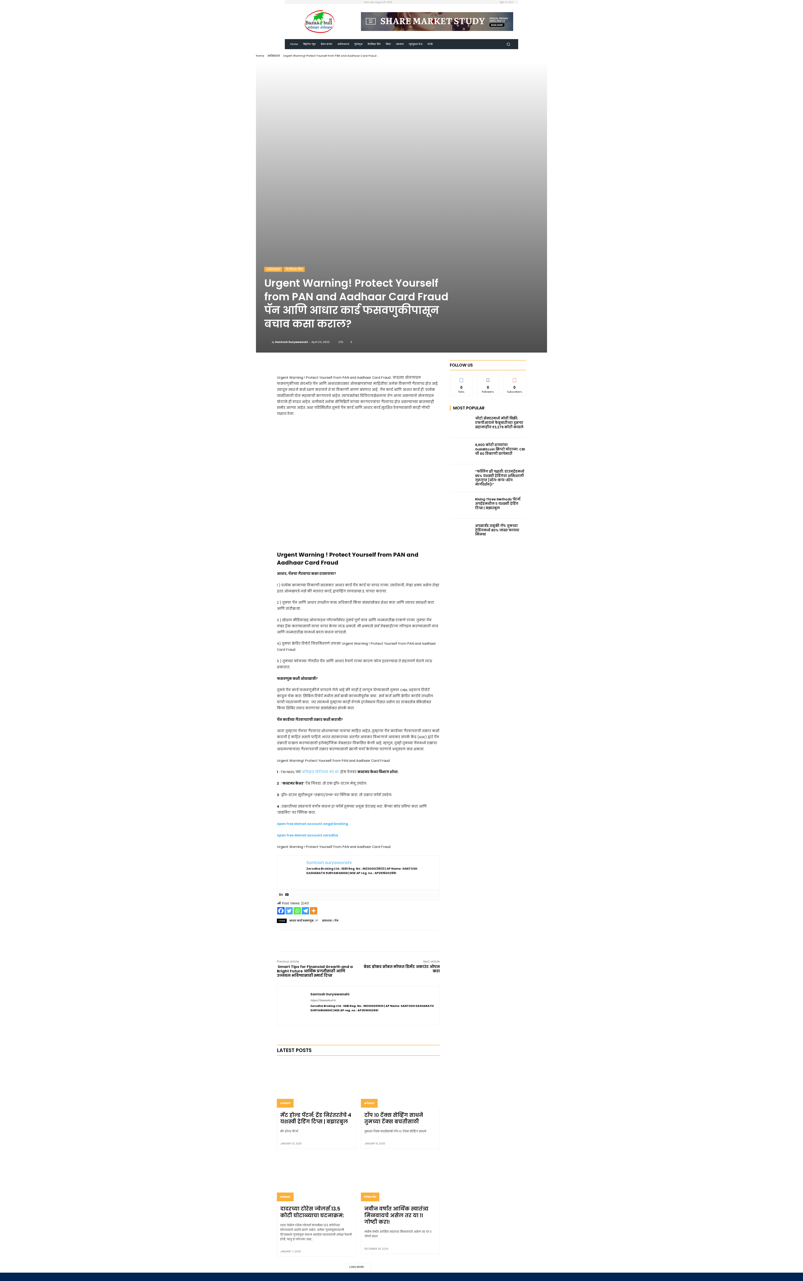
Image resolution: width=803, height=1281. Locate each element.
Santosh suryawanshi (291, 342)
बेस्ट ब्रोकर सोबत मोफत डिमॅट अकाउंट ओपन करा (402, 969)
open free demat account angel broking (312, 823)
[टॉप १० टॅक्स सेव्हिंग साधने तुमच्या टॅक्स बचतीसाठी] (400, 1084)
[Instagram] (319, 1017)
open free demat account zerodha (307, 835)
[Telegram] (305, 910)
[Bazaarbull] (320, 21)
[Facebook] (281, 910)
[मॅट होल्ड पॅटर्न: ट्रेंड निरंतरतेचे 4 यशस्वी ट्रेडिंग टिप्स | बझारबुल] (316, 1084)
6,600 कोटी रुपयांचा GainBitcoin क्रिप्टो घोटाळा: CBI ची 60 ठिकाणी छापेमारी (500, 449)
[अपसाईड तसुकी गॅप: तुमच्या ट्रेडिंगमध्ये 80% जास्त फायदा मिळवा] (461, 532)
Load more (356, 1267)
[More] (384, 364)
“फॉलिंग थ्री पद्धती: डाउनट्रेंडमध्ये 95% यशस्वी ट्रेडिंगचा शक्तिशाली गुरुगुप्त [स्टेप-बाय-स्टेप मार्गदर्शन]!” (499, 478)
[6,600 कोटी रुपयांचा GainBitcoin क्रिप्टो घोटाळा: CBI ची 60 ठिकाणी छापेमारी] (461, 451)
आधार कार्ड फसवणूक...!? (303, 920)
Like (461, 378)
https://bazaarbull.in (323, 1000)
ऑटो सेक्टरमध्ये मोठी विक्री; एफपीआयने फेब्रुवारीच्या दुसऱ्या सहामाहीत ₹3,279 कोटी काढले (499, 423)
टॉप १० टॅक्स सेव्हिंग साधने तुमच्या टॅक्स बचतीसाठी (393, 1118)
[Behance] (281, 895)
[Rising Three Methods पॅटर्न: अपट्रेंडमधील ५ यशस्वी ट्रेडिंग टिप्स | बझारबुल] (461, 505)
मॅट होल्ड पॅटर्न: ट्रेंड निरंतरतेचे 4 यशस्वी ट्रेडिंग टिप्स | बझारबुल (315, 1118)
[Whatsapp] (297, 910)
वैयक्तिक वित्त (294, 269)
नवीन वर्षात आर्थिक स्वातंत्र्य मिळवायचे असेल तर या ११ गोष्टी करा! (396, 1215)
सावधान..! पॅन (330, 920)
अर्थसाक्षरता (273, 56)
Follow (488, 378)
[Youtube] (287, 895)
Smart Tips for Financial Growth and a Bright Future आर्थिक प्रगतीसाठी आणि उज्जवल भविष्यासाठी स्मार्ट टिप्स (315, 971)
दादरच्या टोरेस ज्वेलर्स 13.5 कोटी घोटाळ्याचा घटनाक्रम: (312, 1212)
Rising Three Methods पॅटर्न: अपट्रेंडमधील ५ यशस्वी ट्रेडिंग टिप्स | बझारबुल (498, 503)
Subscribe (514, 378)
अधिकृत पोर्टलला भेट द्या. (321, 772)
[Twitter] (289, 910)
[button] (508, 44)
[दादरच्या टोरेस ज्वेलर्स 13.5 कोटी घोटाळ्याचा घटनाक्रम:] (316, 1177)
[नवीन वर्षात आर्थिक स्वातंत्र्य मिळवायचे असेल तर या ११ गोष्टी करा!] (400, 1177)
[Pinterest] (358, 941)
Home (260, 56)
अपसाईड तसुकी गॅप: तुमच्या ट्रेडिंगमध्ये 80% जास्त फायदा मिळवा (497, 530)
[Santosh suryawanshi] (268, 342)
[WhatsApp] (367, 941)
